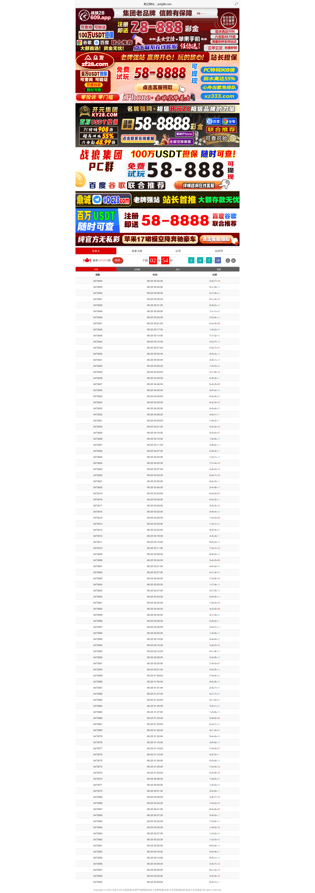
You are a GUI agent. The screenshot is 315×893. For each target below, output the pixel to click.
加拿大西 (137, 251)
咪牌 (117, 260)
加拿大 (96, 251)
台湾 (178, 251)
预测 (219, 269)
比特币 (219, 251)
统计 (178, 269)
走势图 (137, 269)
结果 (96, 269)
